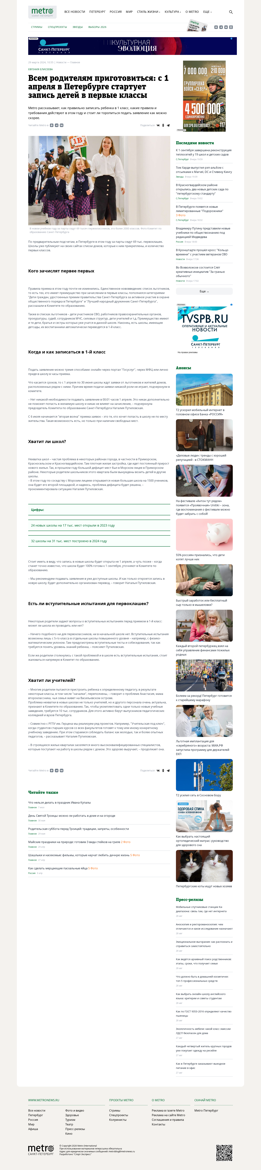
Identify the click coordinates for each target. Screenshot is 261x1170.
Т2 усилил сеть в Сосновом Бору (198, 795)
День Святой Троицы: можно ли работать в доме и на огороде (71, 816)
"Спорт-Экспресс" (83, 1154)
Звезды (78, 27)
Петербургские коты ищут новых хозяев (204, 886)
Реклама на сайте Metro (168, 1115)
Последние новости (195, 143)
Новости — (63, 62)
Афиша (33, 1129)
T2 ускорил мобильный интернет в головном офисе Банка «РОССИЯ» (200, 412)
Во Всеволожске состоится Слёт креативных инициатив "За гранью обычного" (200, 271)
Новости (180, 259)
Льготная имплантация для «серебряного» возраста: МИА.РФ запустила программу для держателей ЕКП (202, 747)
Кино (68, 1134)
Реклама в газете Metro (168, 1110)
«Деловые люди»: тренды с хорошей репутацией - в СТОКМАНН (201, 457)
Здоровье (72, 1115)
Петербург (97, 12)
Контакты (158, 1124)
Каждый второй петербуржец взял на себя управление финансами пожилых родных (203, 650)
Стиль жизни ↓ (149, 12)
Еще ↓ (207, 12)
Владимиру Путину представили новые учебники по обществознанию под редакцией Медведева (203, 232)
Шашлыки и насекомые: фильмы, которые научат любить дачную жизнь (79, 855)
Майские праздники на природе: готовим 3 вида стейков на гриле (74, 842)
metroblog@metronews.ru (122, 1151)
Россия (116, 12)
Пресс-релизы (75, 1129)
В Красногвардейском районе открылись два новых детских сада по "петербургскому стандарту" (202, 189)
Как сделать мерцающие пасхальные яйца (58, 868)
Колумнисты (117, 1120)
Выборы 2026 (97, 27)
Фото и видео (74, 1110)
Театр (69, 1124)
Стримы (36, 27)
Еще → (204, 291)
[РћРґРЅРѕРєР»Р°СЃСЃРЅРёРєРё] (163, 125)
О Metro (192, 12)
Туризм (70, 1120)
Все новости (74, 12)
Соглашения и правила (168, 1120)
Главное (75, 62)
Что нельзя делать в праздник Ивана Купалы (59, 802)
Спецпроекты (57, 27)
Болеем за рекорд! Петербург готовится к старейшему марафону (204, 698)
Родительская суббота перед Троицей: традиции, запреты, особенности (78, 829)
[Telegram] (168, 125)
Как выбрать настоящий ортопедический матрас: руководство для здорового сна (202, 840)
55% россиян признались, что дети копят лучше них (200, 557)
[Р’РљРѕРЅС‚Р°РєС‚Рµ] (158, 125)
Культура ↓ (173, 12)
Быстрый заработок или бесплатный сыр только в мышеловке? (201, 603)
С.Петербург (182, 159)
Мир (129, 12)
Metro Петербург (206, 1110)
